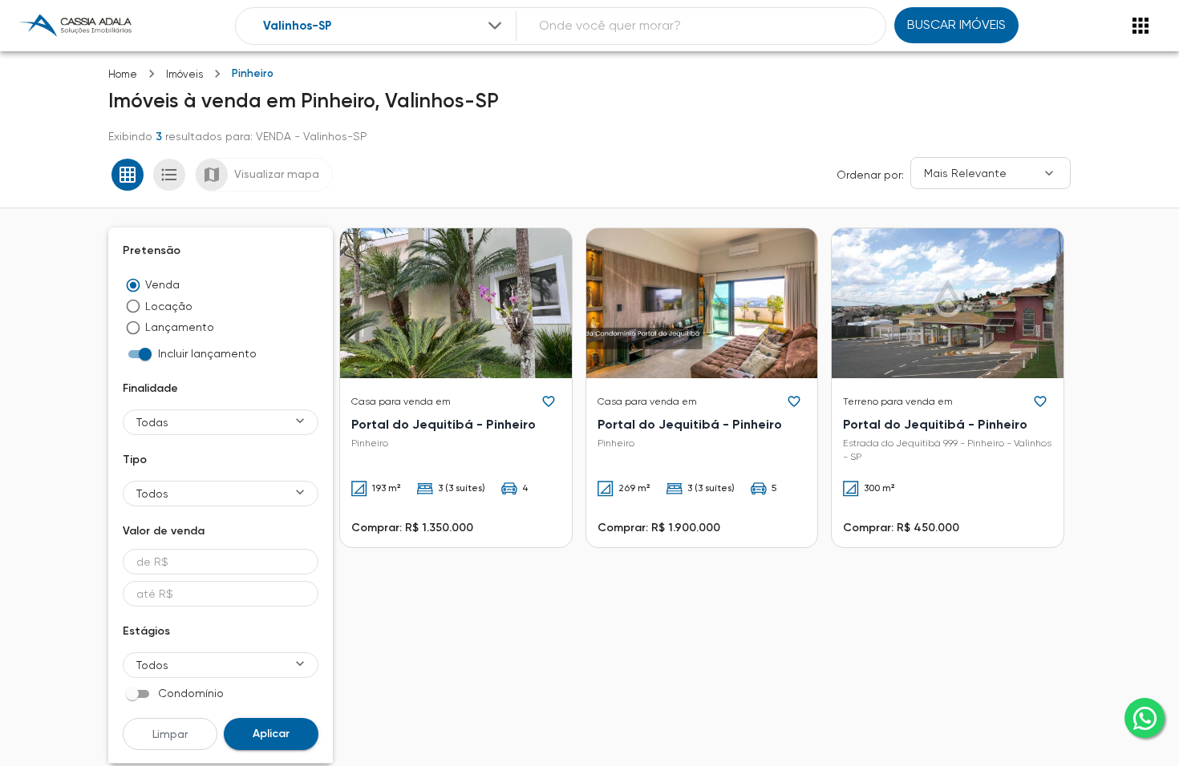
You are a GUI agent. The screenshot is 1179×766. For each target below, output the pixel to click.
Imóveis (184, 74)
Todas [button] (152, 422)
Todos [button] (152, 493)
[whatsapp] (1144, 718)
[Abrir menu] (1140, 25)
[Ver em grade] (127, 175)
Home (122, 74)
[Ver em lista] (169, 175)
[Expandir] (495, 25)
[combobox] (384, 26)
